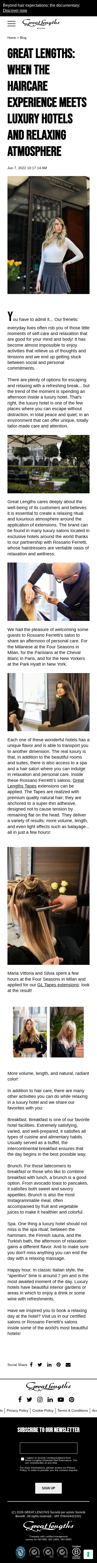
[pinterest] (71, 1399)
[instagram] (40, 1399)
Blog (23, 38)
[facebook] (31, 1364)
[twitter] (40, 1364)
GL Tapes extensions (58, 984)
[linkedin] (49, 1364)
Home (11, 38)
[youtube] (61, 1399)
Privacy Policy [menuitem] (17, 1410)
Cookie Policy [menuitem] (42, 1410)
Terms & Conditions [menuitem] (72, 1410)
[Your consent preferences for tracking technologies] (88, 1554)
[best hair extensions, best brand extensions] (13, 22)
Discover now (15, 10)
